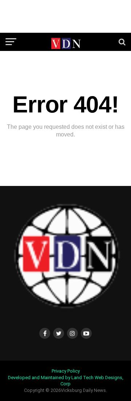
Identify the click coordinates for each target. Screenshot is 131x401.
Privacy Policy (66, 371)
